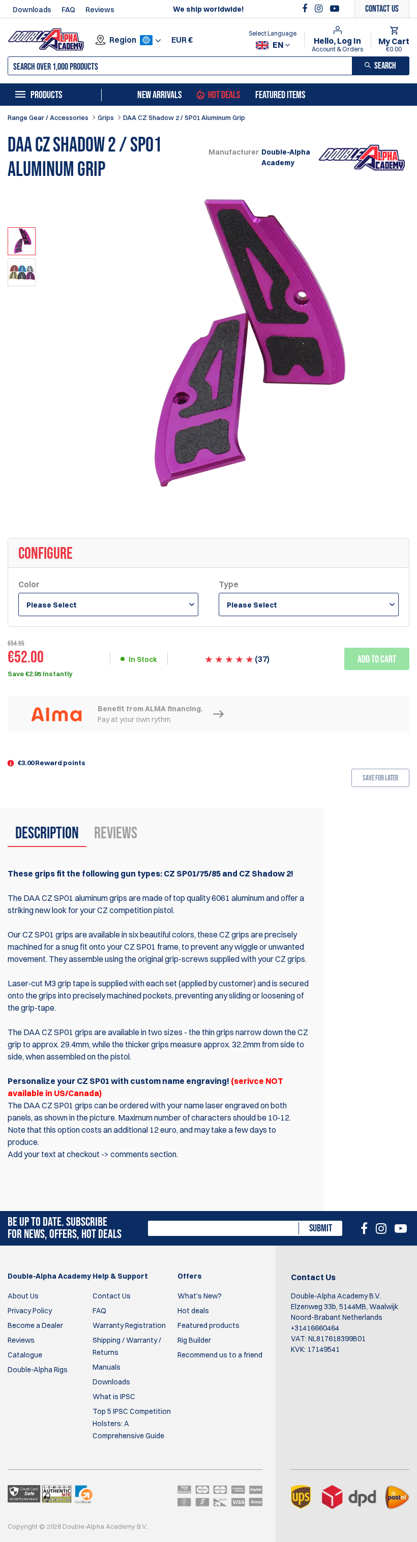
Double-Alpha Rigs (38, 1369)
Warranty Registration (129, 1325)
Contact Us (112, 1296)
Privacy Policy (30, 1310)
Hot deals (193, 1310)
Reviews (99, 9)
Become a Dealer (35, 1325)
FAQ (68, 9)
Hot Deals (224, 95)
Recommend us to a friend (219, 1354)
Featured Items (280, 95)
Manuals (107, 1367)
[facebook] (306, 8)
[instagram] (320, 8)
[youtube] (334, 8)
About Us (23, 1296)
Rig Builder (194, 1340)
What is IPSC (114, 1396)
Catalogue (25, 1354)
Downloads (32, 9)
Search (385, 66)
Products (46, 95)
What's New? (199, 1296)
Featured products (208, 1325)
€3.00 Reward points (51, 763)
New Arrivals (159, 95)
